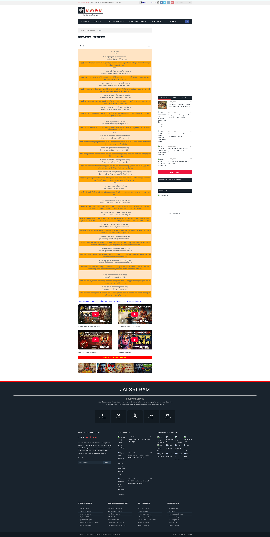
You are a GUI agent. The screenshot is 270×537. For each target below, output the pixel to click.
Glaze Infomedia (114, 534)
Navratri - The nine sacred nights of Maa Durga (179, 162)
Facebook (102, 418)
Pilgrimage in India (145, 514)
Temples (183, 98)
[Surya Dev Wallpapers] (188, 447)
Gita (106, 450)
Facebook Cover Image (116, 522)
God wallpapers (105, 443)
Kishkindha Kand (90, 30)
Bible (97, 453)
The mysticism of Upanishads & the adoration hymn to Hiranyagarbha (179, 105)
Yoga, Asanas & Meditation (147, 520)
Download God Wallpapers (168, 432)
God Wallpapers (115, 21)
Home (82, 30)
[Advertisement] (153, 12)
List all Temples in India (132, 301)
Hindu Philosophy (144, 522)
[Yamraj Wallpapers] (170, 447)
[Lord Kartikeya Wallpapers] (179, 447)
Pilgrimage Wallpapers (86, 517)
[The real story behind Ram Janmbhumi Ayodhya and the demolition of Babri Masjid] (162, 119)
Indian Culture (143, 511)
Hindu (80, 443)
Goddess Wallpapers (99, 301)
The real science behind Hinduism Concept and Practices (178, 135)
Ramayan (81, 453)
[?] (87, 373)
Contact (189, 534)
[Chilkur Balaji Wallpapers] (188, 456)
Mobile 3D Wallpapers (116, 511)
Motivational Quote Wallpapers (89, 522)
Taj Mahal (172, 511)
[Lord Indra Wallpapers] (161, 447)
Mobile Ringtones (114, 514)
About (175, 534)
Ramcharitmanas (90, 453)
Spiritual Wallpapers (86, 520)
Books (175, 98)
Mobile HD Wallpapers (116, 508)
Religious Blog (164, 98)
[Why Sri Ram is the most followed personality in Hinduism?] (162, 150)
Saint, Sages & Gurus (145, 517)
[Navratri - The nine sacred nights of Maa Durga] (162, 162)
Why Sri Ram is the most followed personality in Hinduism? (178, 150)
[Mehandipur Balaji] (188, 439)
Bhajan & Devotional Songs (117, 525)
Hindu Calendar (144, 525)
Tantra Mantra (173, 508)
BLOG (172, 21)
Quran (104, 453)
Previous (160, 206)
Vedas (103, 450)
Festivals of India (144, 508)
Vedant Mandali (174, 525)
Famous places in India (176, 514)
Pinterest (168, 418)
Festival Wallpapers (86, 525)
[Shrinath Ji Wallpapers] (179, 456)
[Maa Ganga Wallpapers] (161, 439)
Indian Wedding (174, 517)
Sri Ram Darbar (174, 214)
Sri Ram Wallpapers (92, 432)
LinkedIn (151, 418)
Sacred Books (156, 21)
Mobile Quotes (114, 517)
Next (189, 206)
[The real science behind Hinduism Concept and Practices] (162, 137)
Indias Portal (173, 522)
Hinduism (97, 21)
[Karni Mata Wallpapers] (179, 439)
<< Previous (82, 46)
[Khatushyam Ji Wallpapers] (170, 439)
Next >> (149, 46)
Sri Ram (84, 21)
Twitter (118, 418)
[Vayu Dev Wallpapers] (170, 455)
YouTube (135, 418)
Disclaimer (182, 534)
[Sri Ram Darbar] (175, 203)
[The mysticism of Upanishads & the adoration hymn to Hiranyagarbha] (162, 105)
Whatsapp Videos (114, 520)
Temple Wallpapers (136, 21)
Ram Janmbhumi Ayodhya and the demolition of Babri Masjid (179, 116)
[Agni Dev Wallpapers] (161, 455)
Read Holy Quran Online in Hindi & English (106, 3)
